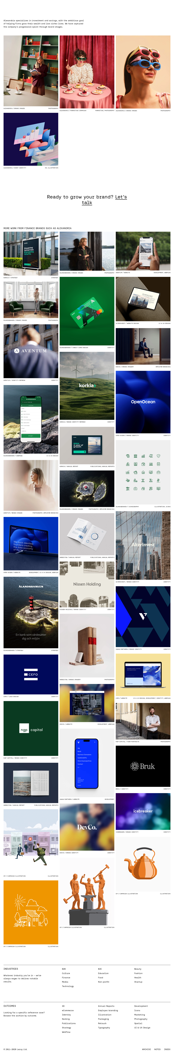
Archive (146, 1049)
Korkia (6, 277)
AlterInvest (120, 323)
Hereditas (63, 557)
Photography (53, 108)
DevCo (118, 366)
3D (46, 168)
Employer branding (163, 366)
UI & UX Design (164, 323)
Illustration (53, 168)
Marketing (99, 110)
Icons (168, 506)
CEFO (117, 698)
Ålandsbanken (65, 273)
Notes (157, 1049)
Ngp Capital (8, 758)
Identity (110, 347)
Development (158, 272)
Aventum (119, 272)
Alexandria (8, 108)
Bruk (117, 789)
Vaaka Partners (122, 649)
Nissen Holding (66, 609)
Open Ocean (120, 435)
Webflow (167, 272)
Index (167, 1049)
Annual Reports (108, 466)
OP (4, 876)
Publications (95, 466)
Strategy (54, 277)
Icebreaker (120, 832)
